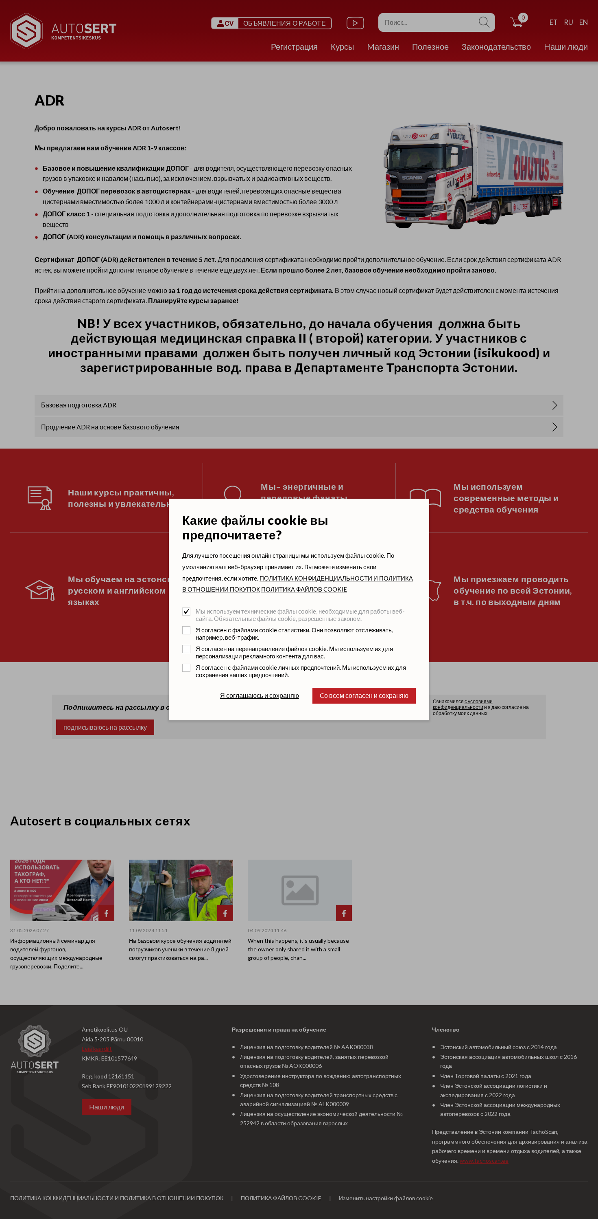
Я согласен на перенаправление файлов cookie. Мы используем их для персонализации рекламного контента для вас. (294, 652)
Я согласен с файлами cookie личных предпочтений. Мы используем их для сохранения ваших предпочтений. (301, 671)
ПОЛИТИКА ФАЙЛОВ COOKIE (304, 589)
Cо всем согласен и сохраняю (364, 695)
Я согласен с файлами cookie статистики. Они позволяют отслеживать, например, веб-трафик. (294, 633)
